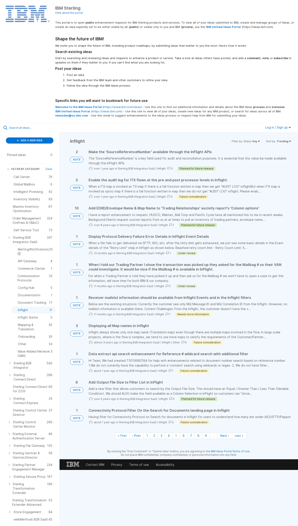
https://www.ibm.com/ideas (122, 107)
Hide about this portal (69, 12)
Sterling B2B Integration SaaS (136, 168)
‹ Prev (136, 435)
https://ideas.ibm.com (106, 111)
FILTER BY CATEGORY (25, 169)
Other (176, 342)
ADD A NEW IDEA (31, 140)
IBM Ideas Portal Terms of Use (230, 451)
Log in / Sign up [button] (277, 127)
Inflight (161, 168)
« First (122, 435)
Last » (239, 435)
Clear (48, 169)
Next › (224, 435)
